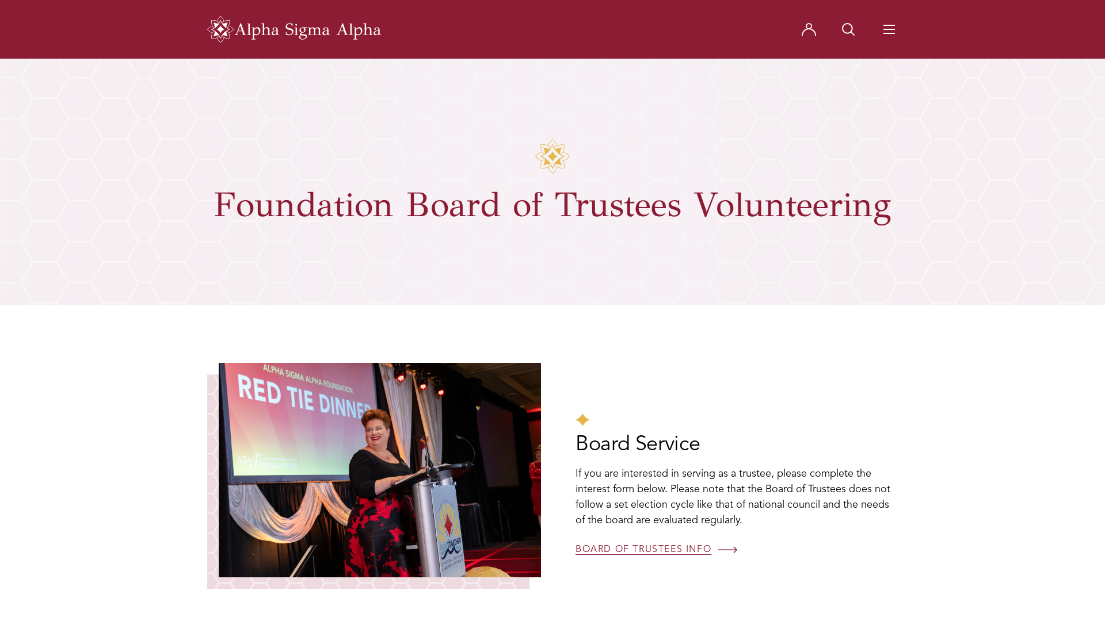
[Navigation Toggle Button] (889, 29)
